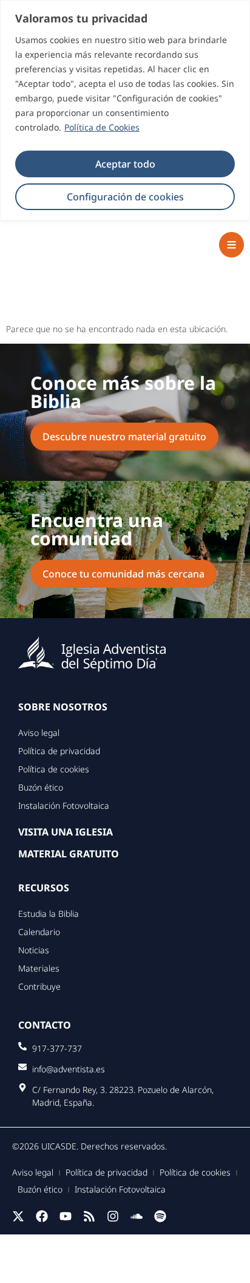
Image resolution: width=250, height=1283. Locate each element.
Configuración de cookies (125, 196)
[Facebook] (42, 1216)
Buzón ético (40, 787)
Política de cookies (53, 769)
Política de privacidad (59, 751)
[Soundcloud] (136, 1216)
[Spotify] (160, 1216)
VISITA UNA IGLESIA (65, 832)
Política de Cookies (102, 127)
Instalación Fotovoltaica (63, 805)
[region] (125, 110)
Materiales (38, 968)
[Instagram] (113, 1216)
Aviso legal (38, 732)
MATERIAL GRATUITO (68, 853)
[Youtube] (65, 1216)
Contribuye (39, 986)
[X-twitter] (18, 1216)
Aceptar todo (125, 164)
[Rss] (89, 1216)
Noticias (33, 950)
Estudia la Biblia (48, 913)
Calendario (39, 932)
